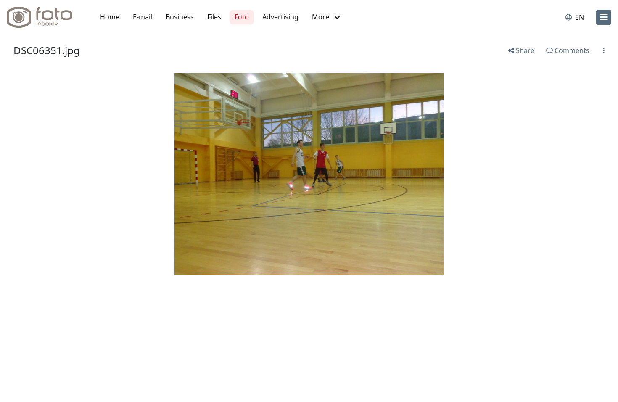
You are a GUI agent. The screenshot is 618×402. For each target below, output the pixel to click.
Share (524, 50)
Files (214, 16)
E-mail (142, 16)
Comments (571, 50)
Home (109, 16)
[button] (326, 17)
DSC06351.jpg (46, 50)
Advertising (280, 16)
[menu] (603, 17)
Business (180, 16)
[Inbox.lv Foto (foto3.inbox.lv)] (44, 17)
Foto (242, 16)
